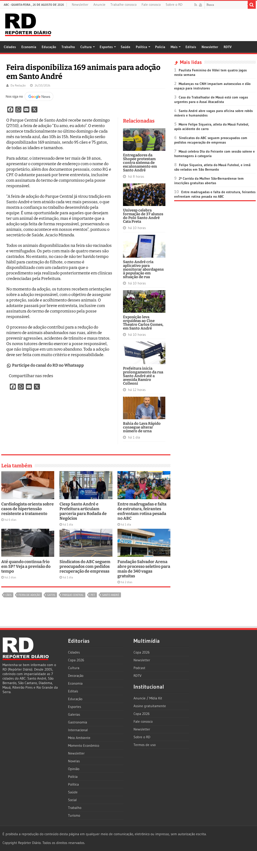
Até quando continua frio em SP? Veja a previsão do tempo (25, 566)
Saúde (125, 47)
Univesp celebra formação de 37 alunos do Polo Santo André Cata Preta (143, 216)
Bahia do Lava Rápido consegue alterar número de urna (142, 427)
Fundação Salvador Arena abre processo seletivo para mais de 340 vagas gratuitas (143, 568)
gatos (51, 595)
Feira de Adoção (29, 595)
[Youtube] (201, 5)
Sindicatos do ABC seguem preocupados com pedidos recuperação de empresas (84, 566)
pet (93, 595)
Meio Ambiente (79, 737)
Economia (28, 47)
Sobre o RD (174, 4)
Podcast (139, 668)
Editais (190, 47)
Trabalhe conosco (123, 4)
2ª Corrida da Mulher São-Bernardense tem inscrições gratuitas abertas (209, 180)
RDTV (228, 47)
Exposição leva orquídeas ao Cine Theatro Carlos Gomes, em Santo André (143, 323)
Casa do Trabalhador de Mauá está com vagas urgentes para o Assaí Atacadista (211, 99)
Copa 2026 (76, 660)
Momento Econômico (83, 745)
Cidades (10, 47)
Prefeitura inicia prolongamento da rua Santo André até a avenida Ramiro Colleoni (143, 376)
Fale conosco (151, 4)
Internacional (78, 730)
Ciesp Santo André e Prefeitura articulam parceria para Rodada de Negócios (83, 511)
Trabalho (68, 47)
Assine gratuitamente (150, 706)
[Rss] (196, 5)
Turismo (74, 815)
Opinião (73, 769)
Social (72, 800)
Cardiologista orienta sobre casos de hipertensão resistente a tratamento (27, 509)
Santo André (110, 595)
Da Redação (18, 85)
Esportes (106, 47)
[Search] (252, 5)
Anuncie (99, 4)
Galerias (74, 714)
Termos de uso (145, 744)
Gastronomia (77, 722)
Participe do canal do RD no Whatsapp (48, 365)
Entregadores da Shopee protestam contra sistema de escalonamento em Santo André (140, 162)
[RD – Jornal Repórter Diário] (28, 23)
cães (9, 595)
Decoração (75, 675)
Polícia (160, 47)
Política (141, 47)
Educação (49, 47)
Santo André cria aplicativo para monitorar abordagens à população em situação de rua (143, 269)
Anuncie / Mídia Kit (148, 698)
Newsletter (80, 4)
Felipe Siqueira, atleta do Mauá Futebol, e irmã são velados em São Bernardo (212, 167)
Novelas (74, 761)
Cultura (86, 47)
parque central (73, 595)
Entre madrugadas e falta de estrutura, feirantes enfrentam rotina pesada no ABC (141, 511)
